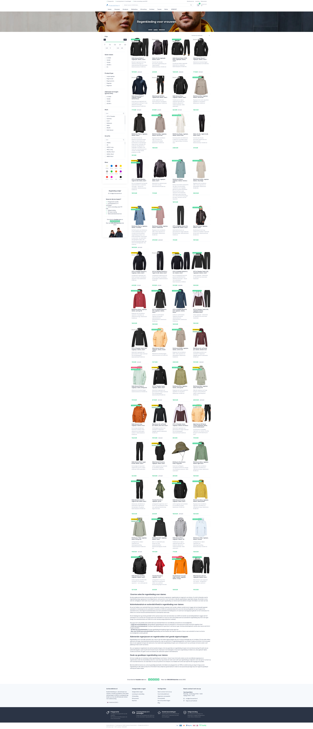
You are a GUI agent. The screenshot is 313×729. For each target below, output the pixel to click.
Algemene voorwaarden (164, 696)
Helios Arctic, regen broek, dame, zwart (200, 134)
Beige (107, 168)
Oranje (116, 173)
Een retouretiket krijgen (164, 700)
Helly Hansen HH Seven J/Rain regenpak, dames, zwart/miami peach (200, 425)
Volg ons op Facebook (191, 701)
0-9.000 (109, 96)
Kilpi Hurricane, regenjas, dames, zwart (200, 227)
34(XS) (108, 142)
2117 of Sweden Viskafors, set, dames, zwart (180, 272)
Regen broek (110, 78)
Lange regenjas (111, 76)
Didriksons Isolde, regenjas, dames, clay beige (201, 180)
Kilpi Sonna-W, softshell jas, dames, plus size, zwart (160, 424)
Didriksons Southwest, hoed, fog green (179, 462)
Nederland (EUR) (113, 702)
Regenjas (109, 83)
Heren (110, 9)
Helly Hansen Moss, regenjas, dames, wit (178, 538)
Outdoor (151, 9)
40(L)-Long (110, 149)
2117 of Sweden (111, 116)
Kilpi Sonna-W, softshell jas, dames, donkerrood (200, 349)
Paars (120, 173)
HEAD (108, 125)
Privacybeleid (161, 698)
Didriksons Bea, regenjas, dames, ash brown (159, 134)
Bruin (116, 168)
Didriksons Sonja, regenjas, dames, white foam (180, 134)
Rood (107, 179)
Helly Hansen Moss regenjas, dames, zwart (179, 96)
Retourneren (204, 1)
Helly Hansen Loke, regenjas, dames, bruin (138, 424)
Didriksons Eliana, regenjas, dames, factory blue (180, 181)
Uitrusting (143, 9)
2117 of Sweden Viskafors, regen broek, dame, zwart (159, 272)
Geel (121, 168)
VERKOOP (174, 9)
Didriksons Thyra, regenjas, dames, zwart (140, 134)
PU (107, 67)
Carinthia (109, 118)
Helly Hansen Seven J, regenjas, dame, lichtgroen (139, 387)
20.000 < (109, 64)
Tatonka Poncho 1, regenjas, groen (157, 500)
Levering (197, 1)
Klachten (134, 700)
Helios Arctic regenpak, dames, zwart (159, 59)
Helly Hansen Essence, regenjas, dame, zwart (158, 462)
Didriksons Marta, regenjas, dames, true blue (140, 227)
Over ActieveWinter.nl (163, 694)
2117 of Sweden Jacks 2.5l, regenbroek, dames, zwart (180, 227)
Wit (116, 179)
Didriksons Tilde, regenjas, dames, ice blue (200, 538)
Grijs (107, 173)
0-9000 (109, 58)
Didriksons (109, 123)
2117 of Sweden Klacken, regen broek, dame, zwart (139, 180)
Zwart (120, 179)
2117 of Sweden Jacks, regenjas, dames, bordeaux (180, 424)
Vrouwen (117, 9)
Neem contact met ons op (165, 692)
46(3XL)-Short (111, 152)
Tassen (159, 9)
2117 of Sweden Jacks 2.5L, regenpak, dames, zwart (201, 272)
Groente (112, 173)
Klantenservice (190, 1)
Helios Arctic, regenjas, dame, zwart (158, 180)
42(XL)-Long (110, 147)
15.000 (108, 62)
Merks (166, 9)
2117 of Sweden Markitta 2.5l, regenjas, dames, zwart (159, 311)
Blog (159, 703)
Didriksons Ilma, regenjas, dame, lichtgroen (200, 387)
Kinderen (125, 9)
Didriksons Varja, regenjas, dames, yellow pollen (201, 500)
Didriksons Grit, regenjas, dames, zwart (159, 538)
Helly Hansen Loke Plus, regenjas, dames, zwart (138, 576)
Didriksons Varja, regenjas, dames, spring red (139, 310)
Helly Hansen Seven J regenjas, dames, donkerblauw (138, 97)
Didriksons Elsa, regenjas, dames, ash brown (200, 96)
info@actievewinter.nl (191, 698)
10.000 (108, 60)
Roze (111, 179)
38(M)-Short (110, 156)
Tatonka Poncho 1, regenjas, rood (157, 576)
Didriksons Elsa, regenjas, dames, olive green (180, 387)
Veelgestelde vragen (137, 692)
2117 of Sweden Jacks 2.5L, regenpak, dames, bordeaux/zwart (201, 311)
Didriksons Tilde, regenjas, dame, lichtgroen (139, 538)
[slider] (105, 42)
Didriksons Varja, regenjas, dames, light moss (201, 462)
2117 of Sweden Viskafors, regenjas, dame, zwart (139, 272)
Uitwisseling (135, 696)
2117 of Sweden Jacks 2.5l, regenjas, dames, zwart (139, 349)
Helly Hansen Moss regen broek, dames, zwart (139, 462)
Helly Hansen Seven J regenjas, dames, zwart (200, 59)
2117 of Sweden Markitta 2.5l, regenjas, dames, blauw (180, 311)
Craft (108, 121)
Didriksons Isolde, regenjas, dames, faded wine (160, 227)
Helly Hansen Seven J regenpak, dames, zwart (138, 59)
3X (107, 145)
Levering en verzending (138, 694)
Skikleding (134, 9)
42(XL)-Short (110, 154)
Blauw (111, 168)
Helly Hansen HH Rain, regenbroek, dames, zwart (159, 96)
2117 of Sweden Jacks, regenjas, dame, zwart (158, 387)
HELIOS (108, 128)
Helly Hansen (110, 130)
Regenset (109, 85)
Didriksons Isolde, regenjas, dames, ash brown (180, 349)
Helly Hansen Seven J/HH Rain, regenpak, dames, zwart (180, 60)
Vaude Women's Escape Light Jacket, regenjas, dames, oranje (179, 577)
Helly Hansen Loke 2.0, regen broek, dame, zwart (139, 500)
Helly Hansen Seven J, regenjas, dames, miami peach (158, 350)
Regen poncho (110, 81)
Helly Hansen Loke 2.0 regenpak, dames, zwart (200, 576)
